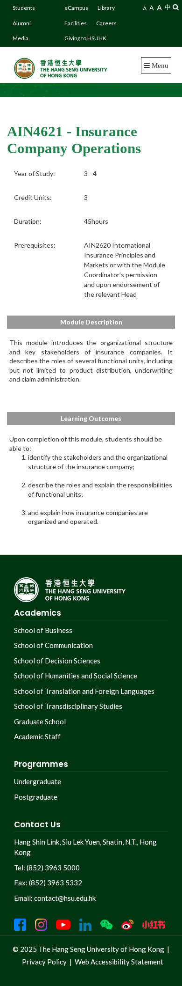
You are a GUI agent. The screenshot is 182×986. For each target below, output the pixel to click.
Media (20, 38)
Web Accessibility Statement (119, 961)
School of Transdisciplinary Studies (68, 706)
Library (106, 7)
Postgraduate (35, 797)
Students (24, 7)
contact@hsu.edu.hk (65, 898)
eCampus (76, 7)
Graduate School (40, 721)
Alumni (22, 23)
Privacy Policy (44, 961)
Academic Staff (37, 736)
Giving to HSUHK (85, 38)
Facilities (75, 23)
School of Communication (53, 645)
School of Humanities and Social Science (75, 675)
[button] (176, 7)
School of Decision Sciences (57, 660)
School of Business (43, 630)
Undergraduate (37, 781)
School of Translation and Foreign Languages (84, 691)
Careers (106, 23)
